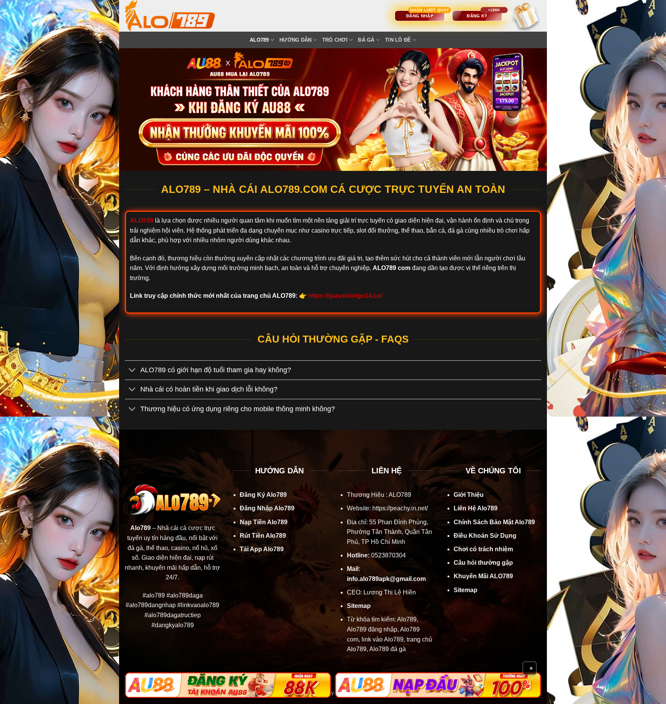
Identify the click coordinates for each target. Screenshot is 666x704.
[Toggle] (132, 371)
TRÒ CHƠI (335, 40)
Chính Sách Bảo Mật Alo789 (494, 522)
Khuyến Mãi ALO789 (483, 576)
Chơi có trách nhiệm (483, 549)
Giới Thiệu (469, 494)
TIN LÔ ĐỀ (398, 40)
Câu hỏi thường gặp (483, 562)
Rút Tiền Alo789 (263, 535)
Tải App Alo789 (262, 549)
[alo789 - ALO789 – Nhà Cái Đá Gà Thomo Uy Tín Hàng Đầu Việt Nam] (177, 16)
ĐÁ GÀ (366, 40)
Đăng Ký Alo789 (263, 494)
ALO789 (259, 40)
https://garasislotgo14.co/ (345, 295)
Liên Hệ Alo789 (476, 508)
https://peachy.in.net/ (400, 508)
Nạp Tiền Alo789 (264, 522)
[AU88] (228, 685)
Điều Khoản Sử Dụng (485, 535)
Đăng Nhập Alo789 (267, 508)
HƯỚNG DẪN (295, 40)
